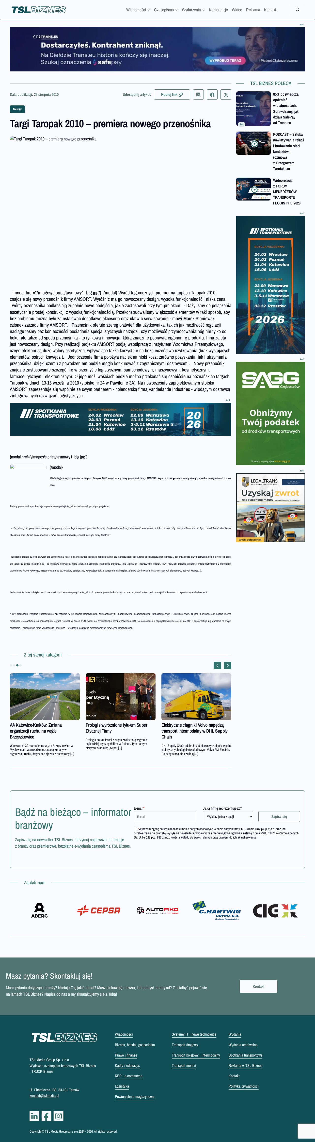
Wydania (235, 1034)
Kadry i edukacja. (127, 1065)
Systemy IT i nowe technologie (194, 1034)
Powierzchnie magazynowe (134, 1096)
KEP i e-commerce (128, 1075)
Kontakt (270, 10)
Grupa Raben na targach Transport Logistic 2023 (40, 728)
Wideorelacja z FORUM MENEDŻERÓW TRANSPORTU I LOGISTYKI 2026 (286, 192)
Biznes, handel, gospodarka (135, 1044)
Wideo (237, 10)
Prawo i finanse (126, 1055)
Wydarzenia (191, 10)
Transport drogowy (185, 1044)
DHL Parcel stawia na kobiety (111, 725)
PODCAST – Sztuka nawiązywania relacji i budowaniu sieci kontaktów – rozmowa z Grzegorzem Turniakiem (288, 151)
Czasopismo (164, 10)
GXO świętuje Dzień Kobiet (185, 725)
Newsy (17, 109)
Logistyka (122, 1086)
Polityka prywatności (244, 1086)
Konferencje (218, 10)
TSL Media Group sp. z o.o (62, 1131)
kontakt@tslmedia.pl (44, 1095)
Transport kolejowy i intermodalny (196, 1055)
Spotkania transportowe (245, 1055)
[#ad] (157, 49)
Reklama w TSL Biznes (245, 1065)
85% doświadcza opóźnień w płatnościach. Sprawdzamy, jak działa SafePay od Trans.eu (286, 108)
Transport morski (184, 1065)
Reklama (253, 10)
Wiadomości (136, 10)
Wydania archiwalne (243, 1044)
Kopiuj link (169, 94)
